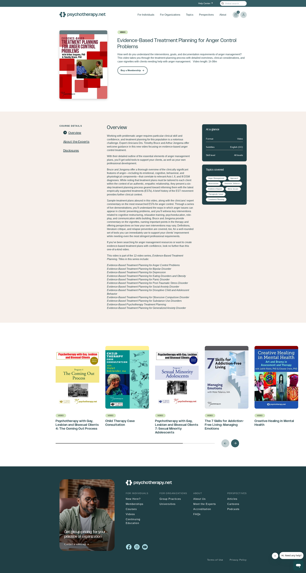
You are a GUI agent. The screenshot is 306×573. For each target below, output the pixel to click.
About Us (199, 499)
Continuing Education (133, 521)
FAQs (197, 514)
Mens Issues (233, 189)
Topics (189, 14)
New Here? (133, 499)
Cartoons (233, 504)
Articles (232, 499)
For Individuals (146, 14)
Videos (130, 514)
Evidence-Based (215, 189)
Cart (236, 13)
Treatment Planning (216, 199)
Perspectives (206, 14)
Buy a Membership (131, 70)
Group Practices (170, 499)
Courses (131, 509)
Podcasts (233, 509)
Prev (225, 443)
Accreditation (202, 509)
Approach (234, 178)
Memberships (134, 504)
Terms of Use (215, 560)
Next (235, 443)
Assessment (213, 183)
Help (204, 3)
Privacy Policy (238, 560)
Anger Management (216, 178)
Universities (168, 504)
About (222, 14)
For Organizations (170, 14)
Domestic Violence (232, 183)
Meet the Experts (204, 504)
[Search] (222, 3)
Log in (243, 15)
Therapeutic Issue (215, 194)
